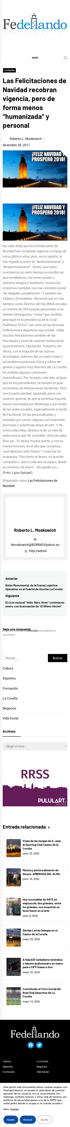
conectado (32, 630)
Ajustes (14, 1109)
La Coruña (9, 70)
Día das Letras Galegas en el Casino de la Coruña (40, 932)
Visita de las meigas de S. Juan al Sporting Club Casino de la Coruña (42, 844)
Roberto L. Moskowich (26, 139)
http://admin (38, 551)
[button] (35, 57)
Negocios (9, 708)
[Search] (65, 58)
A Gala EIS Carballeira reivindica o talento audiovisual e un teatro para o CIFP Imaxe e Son (43, 963)
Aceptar (11, 1119)
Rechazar (27, 1119)
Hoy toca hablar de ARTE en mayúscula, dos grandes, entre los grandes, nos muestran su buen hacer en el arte (42, 905)
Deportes (9, 678)
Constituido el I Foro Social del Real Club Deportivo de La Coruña (42, 992)
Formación (10, 688)
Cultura (8, 668)
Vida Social (10, 718)
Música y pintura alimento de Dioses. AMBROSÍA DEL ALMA (41, 872)
